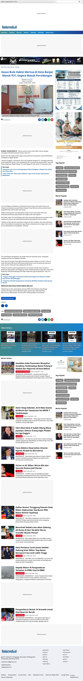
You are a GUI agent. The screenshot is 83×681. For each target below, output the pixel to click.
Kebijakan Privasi (38, 675)
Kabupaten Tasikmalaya (22, 371)
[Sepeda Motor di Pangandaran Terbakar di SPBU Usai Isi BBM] (7, 572)
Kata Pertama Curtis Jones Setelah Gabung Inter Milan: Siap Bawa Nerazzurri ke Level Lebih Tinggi (32, 550)
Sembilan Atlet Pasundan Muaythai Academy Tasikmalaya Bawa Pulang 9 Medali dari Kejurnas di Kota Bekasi (72, 202)
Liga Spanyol (19, 453)
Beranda (3, 67)
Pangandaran (20, 573)
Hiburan (26, 32)
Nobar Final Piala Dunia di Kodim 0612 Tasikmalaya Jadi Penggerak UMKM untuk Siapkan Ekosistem (51, 346)
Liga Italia (19, 436)
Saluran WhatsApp (6, 677)
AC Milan (59, 168)
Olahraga (33, 32)
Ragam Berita (49, 32)
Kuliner (65, 654)
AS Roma (72, 175)
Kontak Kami (22, 675)
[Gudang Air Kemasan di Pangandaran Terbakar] (11, 336)
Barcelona (74, 186)
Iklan (29, 675)
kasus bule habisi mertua (13, 311)
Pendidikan (19, 416)
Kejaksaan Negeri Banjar (31, 311)
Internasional (66, 652)
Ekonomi (19, 32)
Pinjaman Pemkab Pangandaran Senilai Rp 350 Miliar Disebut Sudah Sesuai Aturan (27, 282)
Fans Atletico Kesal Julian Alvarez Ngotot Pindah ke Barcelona (73, 232)
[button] (50, 32)
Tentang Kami (12, 675)
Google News (65, 675)
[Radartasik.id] (9, 27)
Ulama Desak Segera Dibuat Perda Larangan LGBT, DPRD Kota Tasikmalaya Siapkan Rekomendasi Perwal (72, 346)
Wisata (65, 659)
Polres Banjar (6, 315)
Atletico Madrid (61, 179)
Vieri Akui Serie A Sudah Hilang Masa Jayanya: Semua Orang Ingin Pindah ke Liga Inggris (72, 223)
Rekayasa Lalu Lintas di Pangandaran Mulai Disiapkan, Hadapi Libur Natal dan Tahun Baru (27, 170)
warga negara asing (20, 315)
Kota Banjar (46, 311)
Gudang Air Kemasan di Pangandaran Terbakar (8, 344)
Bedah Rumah (61, 190)
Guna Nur (30, 79)
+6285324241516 (6, 667)
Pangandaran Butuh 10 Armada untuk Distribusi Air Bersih (34, 610)
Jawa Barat (4, 32)
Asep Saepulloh (61, 175)
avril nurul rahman (62, 183)
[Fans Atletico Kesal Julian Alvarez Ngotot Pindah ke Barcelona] (59, 234)
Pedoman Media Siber (52, 675)
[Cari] (79, 1)
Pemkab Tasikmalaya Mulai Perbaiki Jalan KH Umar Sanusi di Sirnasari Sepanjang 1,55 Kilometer (31, 346)
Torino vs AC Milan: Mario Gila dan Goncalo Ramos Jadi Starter (72, 241)
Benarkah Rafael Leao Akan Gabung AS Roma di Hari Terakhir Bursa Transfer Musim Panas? (33, 530)
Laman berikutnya (7, 298)
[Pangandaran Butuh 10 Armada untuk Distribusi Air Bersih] (7, 614)
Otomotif (65, 661)
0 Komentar (6, 120)
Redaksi (3, 675)
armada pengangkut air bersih (66, 171)
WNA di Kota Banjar (35, 315)
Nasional (11, 32)
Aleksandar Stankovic (72, 168)
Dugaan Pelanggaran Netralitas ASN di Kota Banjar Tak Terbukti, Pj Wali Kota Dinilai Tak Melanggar (26, 277)
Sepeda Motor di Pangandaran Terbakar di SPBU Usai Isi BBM (30, 569)
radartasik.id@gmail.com (8, 662)
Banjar (17, 67)
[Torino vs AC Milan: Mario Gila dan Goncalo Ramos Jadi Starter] (59, 243)
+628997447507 (6, 665)
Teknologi (41, 32)
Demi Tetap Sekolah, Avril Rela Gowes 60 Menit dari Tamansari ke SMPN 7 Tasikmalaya (72, 213)
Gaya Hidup (66, 650)
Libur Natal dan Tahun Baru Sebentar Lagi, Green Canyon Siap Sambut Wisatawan (25, 174)
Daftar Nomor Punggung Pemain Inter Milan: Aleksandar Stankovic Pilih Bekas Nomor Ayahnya (34, 510)
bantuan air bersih (62, 186)
